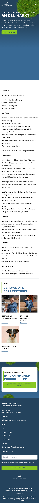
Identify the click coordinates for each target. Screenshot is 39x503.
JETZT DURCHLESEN (9, 32)
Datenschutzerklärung (15, 463)
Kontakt (5, 443)
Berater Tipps (6, 435)
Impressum (19, 493)
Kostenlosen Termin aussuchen (13, 447)
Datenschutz (30, 491)
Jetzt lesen (5, 323)
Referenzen (6, 439)
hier (22, 500)
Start (3, 428)
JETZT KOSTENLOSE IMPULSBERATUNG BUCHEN (19, 385)
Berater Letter (7, 432)
